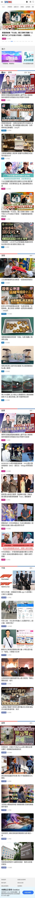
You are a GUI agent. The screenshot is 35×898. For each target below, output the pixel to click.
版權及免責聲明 (22, 879)
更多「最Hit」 (28, 72)
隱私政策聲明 (4, 886)
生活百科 (4, 38)
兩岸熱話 (4, 683)
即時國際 (4, 752)
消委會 (22, 7)
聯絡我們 (3, 879)
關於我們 (3, 882)
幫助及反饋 (20, 882)
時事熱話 (4, 130)
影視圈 (3, 100)
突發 (3, 158)
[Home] (8, 2)
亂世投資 (28, 7)
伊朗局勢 (10, 7)
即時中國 (4, 597)
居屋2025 (16, 7)
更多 (31, 255)
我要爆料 (20, 886)
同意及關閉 (28, 892)
